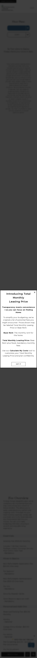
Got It (18, 364)
